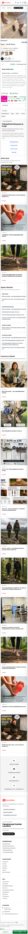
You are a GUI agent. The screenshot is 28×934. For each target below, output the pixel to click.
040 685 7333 (7, 911)
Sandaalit (14, 152)
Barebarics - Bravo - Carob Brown (11, 48)
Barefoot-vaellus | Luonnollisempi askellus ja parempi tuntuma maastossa (13, 549)
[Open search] (20, 2)
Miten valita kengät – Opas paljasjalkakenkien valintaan (14, 296)
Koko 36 (5, 931)
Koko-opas (5, 93)
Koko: (2, 56)
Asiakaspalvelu (5, 892)
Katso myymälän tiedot (9, 833)
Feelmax (4, 870)
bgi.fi (17, 922)
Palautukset (5, 894)
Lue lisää (4, 200)
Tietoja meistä (5, 881)
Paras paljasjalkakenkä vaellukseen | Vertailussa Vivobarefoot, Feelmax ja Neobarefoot (14, 588)
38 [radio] (9, 58)
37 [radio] (5, 58)
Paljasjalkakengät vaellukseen (9, 848)
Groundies (4, 865)
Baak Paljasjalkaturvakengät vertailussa (10, 312)
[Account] (16, 2)
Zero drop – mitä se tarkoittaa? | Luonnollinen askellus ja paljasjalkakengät (13, 509)
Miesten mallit (14, 148)
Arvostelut (4, 110)
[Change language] (18, 3)
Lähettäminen (15, 93)
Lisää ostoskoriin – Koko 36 (20, 932)
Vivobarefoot (5, 861)
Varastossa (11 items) (10, 50)
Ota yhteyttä (5, 883)
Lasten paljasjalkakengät (7, 852)
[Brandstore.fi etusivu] (8, 800)
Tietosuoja (4, 898)
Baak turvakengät (6, 872)
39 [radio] (12, 58)
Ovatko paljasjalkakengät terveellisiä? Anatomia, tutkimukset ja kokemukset (14, 667)
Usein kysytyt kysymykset (8, 890)
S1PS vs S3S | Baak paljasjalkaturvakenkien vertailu (13, 314)
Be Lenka (4, 863)
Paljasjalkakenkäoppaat (7, 885)
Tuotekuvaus (5, 105)
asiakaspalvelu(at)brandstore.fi (11, 913)
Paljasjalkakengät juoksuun (8, 846)
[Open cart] (23, 2)
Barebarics (4, 868)
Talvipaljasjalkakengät (7, 850)
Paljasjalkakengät (14, 142)
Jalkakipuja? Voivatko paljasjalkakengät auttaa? (14, 706)
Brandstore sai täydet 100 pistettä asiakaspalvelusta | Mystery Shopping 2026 (12, 628)
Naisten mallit (14, 145)
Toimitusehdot (5, 896)
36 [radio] (2, 58)
